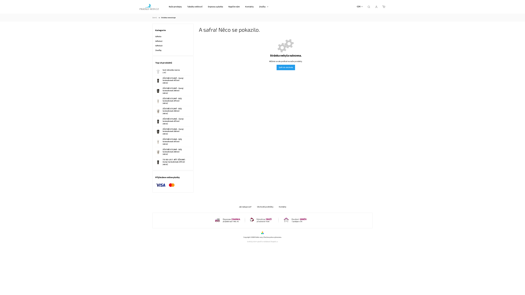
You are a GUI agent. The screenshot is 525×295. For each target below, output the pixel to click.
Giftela (158, 36)
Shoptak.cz (274, 242)
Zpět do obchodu (286, 67)
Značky (158, 50)
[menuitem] (175, 7)
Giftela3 (158, 45)
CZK (359, 7)
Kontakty (282, 207)
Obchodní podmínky (265, 207)
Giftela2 (158, 41)
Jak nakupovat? (245, 207)
